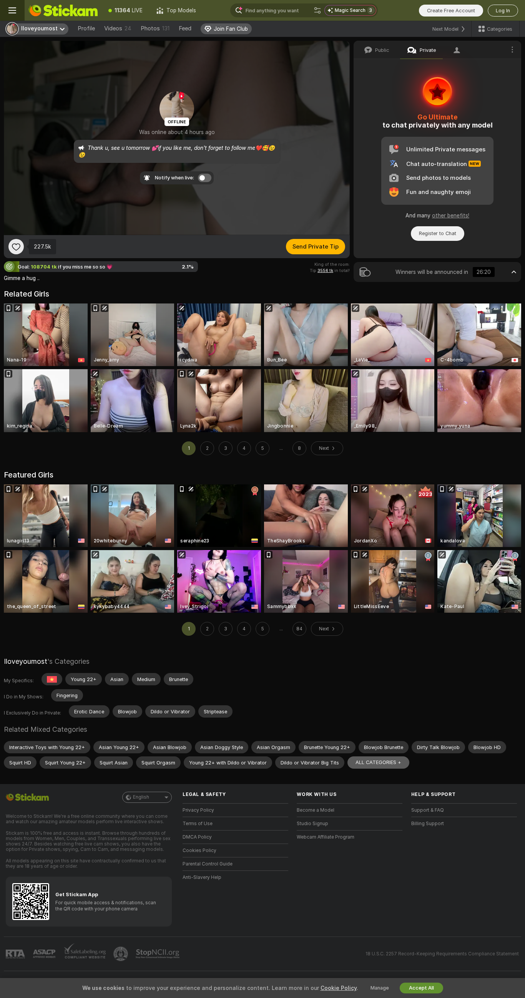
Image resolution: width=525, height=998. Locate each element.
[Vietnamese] (52, 679)
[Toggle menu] (12, 10)
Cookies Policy (199, 850)
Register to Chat (437, 233)
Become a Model (315, 810)
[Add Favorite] (16, 246)
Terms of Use (198, 823)
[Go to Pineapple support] (121, 954)
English (141, 797)
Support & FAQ (427, 810)
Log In (503, 10)
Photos (155, 28)
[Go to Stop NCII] (158, 953)
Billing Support (427, 823)
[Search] (317, 10)
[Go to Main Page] (63, 10)
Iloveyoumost (25, 661)
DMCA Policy (197, 837)
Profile (86, 28)
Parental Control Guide (208, 864)
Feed (185, 28)
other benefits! (450, 215)
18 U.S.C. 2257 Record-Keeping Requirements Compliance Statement (442, 954)
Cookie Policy (339, 988)
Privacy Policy (198, 810)
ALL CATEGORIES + (378, 762)
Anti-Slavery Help (202, 877)
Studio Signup (312, 823)
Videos (117, 28)
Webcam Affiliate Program (325, 837)
